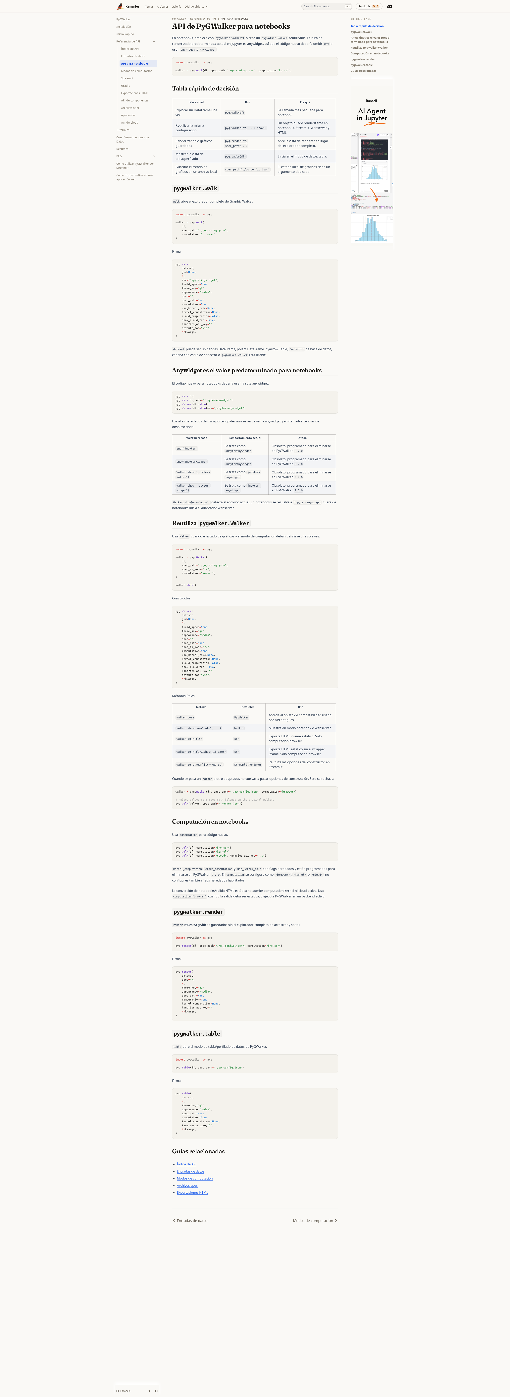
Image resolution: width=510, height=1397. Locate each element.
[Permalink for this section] (242, 88)
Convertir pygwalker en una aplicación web (134, 177)
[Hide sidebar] (156, 1391)
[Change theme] (149, 1391)
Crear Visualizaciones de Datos (132, 139)
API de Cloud (129, 122)
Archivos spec (130, 108)
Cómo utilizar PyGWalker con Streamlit (135, 166)
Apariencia (128, 115)
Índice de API (130, 49)
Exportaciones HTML (134, 93)
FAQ (119, 156)
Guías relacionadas (363, 71)
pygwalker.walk (361, 32)
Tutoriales (122, 130)
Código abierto (194, 6)
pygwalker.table (362, 65)
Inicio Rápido (125, 34)
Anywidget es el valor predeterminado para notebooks (370, 40)
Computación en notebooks (370, 53)
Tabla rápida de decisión (367, 26)
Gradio (125, 86)
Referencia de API (128, 41)
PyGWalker (123, 19)
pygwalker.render (363, 59)
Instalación (123, 27)
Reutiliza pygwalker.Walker (369, 47)
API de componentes (135, 100)
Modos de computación (136, 71)
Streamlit (127, 78)
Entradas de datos (133, 56)
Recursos (122, 149)
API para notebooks (135, 63)
